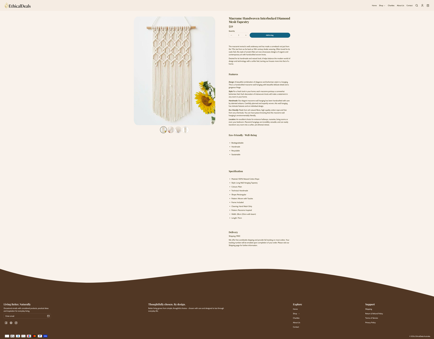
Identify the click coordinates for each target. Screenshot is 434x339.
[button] (416, 5)
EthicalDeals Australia (422, 336)
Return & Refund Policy (374, 314)
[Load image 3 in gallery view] (178, 129)
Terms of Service (371, 318)
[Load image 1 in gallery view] (163, 129)
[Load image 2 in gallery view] (170, 129)
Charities (296, 318)
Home (295, 309)
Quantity (232, 31)
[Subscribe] (48, 316)
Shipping (368, 309)
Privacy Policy (370, 322)
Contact (296, 327)
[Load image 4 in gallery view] (185, 129)
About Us (296, 322)
